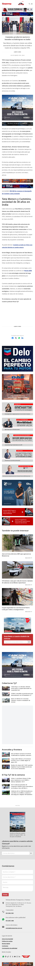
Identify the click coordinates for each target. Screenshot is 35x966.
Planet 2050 (28, 271)
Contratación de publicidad (9, 948)
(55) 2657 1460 (10, 920)
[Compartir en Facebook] (13, 338)
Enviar (5, 895)
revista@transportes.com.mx (14, 928)
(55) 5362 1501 (10, 913)
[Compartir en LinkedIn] (22, 338)
